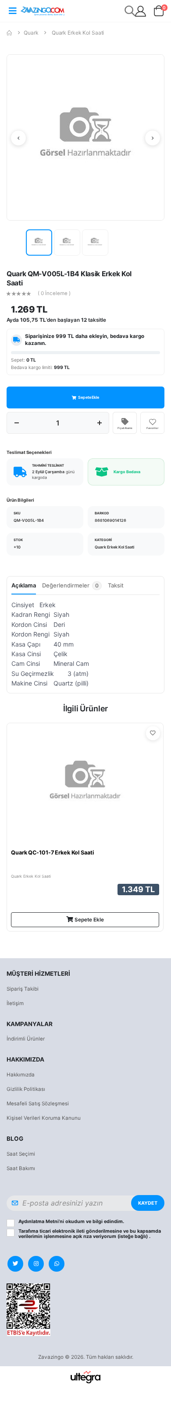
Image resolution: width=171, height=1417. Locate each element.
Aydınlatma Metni (38, 1221)
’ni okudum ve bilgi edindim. (71, 1221)
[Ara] (130, 10)
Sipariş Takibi (23, 989)
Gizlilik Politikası (26, 1089)
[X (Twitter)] (15, 1264)
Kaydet (147, 1203)
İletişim (15, 1003)
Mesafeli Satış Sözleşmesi (38, 1104)
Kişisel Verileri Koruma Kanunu (44, 1118)
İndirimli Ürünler (26, 1039)
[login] (140, 11)
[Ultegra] (86, 1376)
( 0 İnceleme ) (54, 293)
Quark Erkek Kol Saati (78, 32)
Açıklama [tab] (23, 585)
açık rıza (82, 1236)
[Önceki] (18, 138)
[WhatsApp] (56, 1264)
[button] (158, 12)
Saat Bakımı (21, 1168)
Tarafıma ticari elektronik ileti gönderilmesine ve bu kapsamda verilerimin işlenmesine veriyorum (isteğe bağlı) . (89, 1234)
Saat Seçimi (21, 1154)
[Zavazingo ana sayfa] (42, 11)
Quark (31, 32)
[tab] (72, 587)
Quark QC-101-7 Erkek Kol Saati (52, 852)
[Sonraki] (152, 138)
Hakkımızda (21, 1075)
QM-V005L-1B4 (29, 520)
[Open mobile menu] (12, 11)
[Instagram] (36, 1264)
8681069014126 (110, 520)
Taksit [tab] (116, 585)
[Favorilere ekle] (153, 733)
